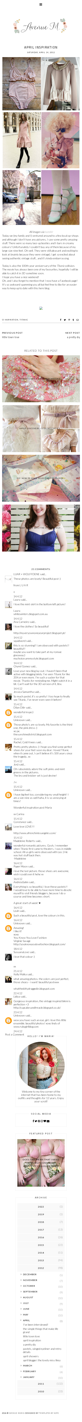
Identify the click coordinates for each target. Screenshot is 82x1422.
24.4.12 (18, 1031)
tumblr (49, 231)
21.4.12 (18, 971)
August (28, 1297)
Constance (20, 821)
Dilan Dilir (19, 707)
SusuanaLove (21, 952)
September (30, 1291)
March (27, 1365)
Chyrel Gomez (22, 666)
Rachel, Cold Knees (25, 742)
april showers (31, 1356)
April (26, 1320)
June (26, 1308)
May (25, 1314)
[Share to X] (65, 319)
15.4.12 (18, 704)
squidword (20, 640)
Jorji (16, 764)
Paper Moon (21, 866)
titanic (24, 320)
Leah (16, 910)
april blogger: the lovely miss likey (42, 1360)
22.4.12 (18, 993)
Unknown (19, 720)
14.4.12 (18, 596)
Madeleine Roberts (24, 840)
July (26, 1303)
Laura (17, 599)
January (29, 1377)
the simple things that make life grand (40, 1330)
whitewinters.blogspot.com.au (31, 614)
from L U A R (21, 585)
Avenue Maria (17, 1413)
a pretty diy (29, 1344)
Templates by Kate (49, 1413)
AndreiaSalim (21, 882)
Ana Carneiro (21, 621)
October (29, 1285)
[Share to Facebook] (61, 319)
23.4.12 (18, 1012)
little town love (31, 1336)
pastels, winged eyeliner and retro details (42, 1350)
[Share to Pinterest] (69, 319)
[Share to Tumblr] (74, 319)
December (30, 1274)
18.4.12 (18, 948)
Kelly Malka (20, 974)
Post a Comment (14, 1034)
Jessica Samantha (24, 691)
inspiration (11, 320)
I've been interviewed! (35, 1324)
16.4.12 (18, 863)
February (29, 1371)
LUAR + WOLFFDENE (26, 574)
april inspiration (32, 1340)
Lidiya (17, 996)
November (30, 1280)
